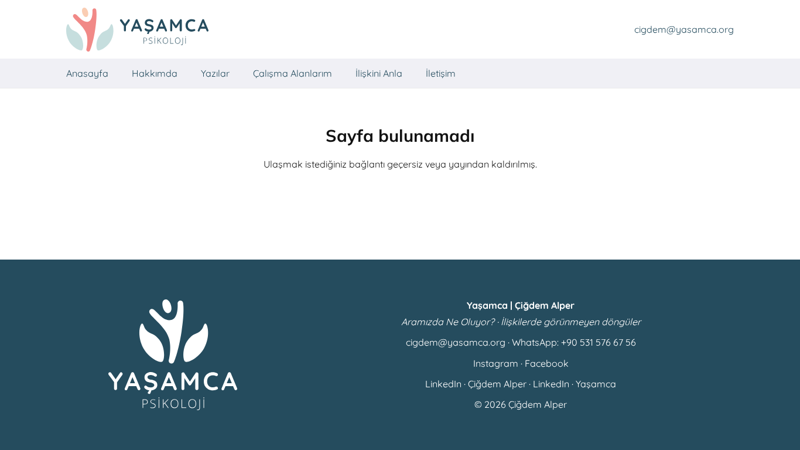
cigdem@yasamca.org (455, 342)
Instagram (495, 363)
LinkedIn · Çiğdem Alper (476, 384)
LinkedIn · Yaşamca (574, 384)
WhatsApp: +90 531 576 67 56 (574, 342)
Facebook (547, 363)
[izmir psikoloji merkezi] (137, 30)
